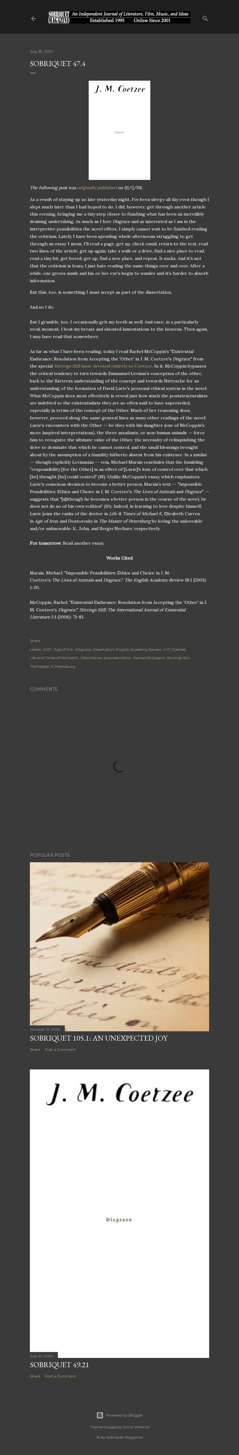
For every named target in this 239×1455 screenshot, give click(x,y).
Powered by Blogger (124, 1415)
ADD (47, 649)
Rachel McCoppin (149, 657)
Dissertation (103, 649)
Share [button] (35, 640)
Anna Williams (136, 1427)
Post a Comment (60, 1049)
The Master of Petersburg (52, 666)
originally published (96, 187)
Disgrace (83, 649)
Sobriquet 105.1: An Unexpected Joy (98, 1038)
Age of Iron (63, 649)
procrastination (117, 657)
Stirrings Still (178, 657)
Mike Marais (91, 657)
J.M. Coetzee (174, 649)
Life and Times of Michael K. (54, 657)
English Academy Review (139, 649)
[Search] (205, 17)
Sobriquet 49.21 (59, 1364)
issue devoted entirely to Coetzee (103, 366)
